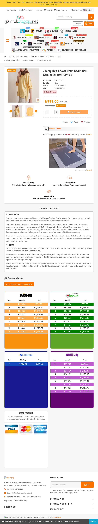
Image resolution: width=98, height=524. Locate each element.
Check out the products (48, 5)
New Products (11, 10)
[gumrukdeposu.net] (21, 20)
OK (88, 484)
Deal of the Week (25, 10)
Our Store (38, 10)
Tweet (76, 122)
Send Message (61, 10)
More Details (74, 521)
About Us (49, 10)
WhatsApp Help (76, 10)
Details (88, 135)
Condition (46, 83)
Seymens (57, 517)
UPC (44, 88)
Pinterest (87, 122)
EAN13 (45, 86)
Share (65, 122)
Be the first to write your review (19, 284)
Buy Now (89, 170)
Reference (47, 80)
